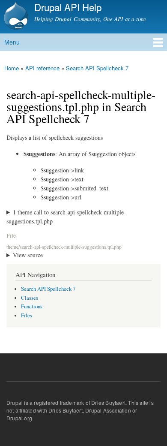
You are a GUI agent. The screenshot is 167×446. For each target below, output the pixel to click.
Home (11, 68)
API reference (42, 68)
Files (26, 315)
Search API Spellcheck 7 (97, 68)
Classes (29, 297)
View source (28, 255)
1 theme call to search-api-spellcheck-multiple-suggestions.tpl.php (66, 216)
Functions (31, 306)
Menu (12, 42)
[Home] (15, 16)
